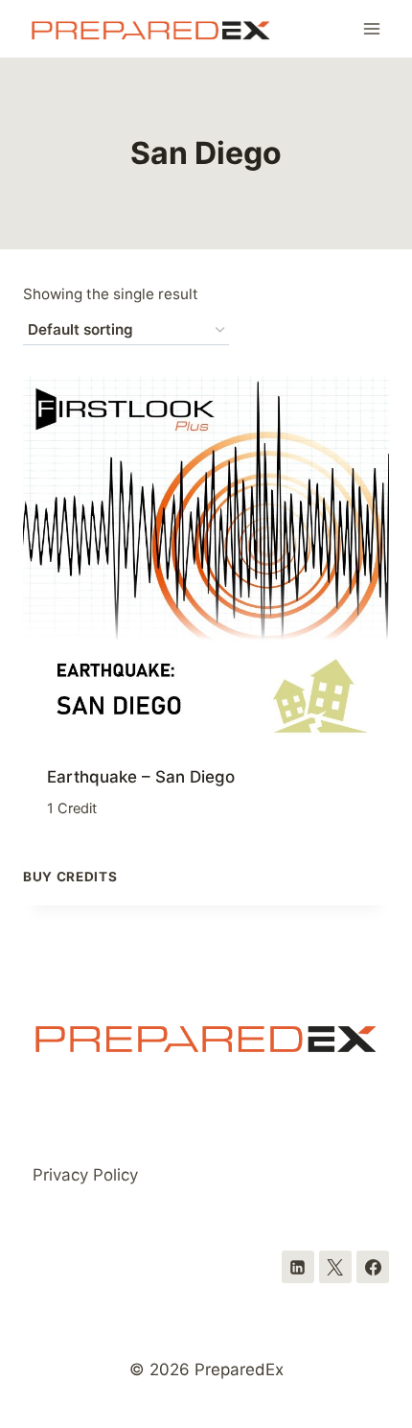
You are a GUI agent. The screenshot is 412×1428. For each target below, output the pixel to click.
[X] (335, 1267)
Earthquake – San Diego (141, 776)
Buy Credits (70, 876)
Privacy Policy (85, 1174)
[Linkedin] (298, 1267)
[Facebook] (372, 1267)
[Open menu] (371, 28)
